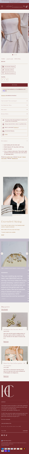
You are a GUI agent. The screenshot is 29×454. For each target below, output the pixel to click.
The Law (19, 157)
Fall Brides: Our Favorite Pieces (13, 329)
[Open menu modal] (2, 6)
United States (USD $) (7, 440)
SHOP (2, 235)
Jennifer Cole (9, 157)
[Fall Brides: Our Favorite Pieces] (14, 321)
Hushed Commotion (12, 442)
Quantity (3, 77)
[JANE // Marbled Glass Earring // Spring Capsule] (13, 254)
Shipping (3, 95)
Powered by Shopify (5, 445)
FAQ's (6, 134)
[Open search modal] (24, 6)
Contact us (16, 127)
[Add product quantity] (2, 79)
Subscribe (25, 430)
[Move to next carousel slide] (27, 253)
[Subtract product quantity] (7, 79)
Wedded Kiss (15, 158)
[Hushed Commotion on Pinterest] (2, 435)
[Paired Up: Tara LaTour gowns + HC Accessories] (14, 355)
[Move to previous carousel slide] (2, 253)
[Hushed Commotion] (14, 6)
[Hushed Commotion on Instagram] (4, 435)
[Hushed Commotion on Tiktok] (6, 435)
